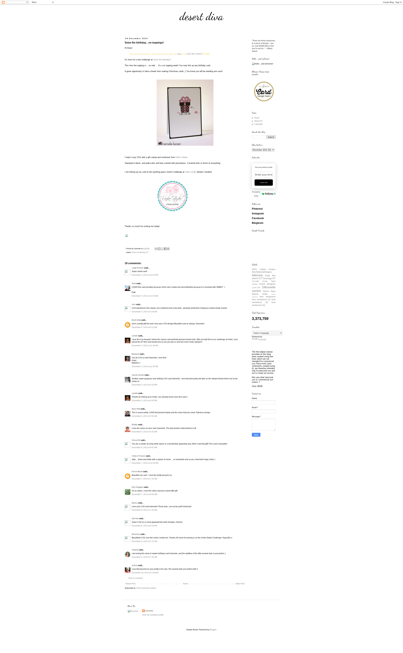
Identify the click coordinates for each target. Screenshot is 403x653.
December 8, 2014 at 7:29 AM (144, 510)
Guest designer (267, 284)
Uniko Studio (181, 157)
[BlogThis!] (159, 248)
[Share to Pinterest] (168, 248)
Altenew (257, 275)
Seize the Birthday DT (140, 252)
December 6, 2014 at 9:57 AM (144, 447)
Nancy (135, 503)
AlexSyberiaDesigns (262, 272)
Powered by (256, 194)
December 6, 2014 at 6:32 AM (144, 432)
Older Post (240, 584)
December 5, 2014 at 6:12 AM (144, 327)
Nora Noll (136, 409)
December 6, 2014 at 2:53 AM (144, 416)
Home (185, 584)
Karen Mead (137, 471)
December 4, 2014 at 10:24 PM (145, 275)
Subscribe (264, 182)
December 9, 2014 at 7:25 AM (144, 557)
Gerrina (135, 518)
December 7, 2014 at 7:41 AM (144, 479)
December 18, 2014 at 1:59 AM (145, 573)
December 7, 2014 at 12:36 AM (145, 463)
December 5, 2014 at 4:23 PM (144, 385)
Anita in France (138, 456)
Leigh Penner (138, 268)
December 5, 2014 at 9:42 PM (144, 400)
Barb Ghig (136, 320)
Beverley (136, 534)
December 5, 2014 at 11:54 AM (145, 366)
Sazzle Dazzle (138, 375)
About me (258, 121)
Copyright (258, 124)
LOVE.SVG (256, 288)
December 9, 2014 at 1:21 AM (144, 541)
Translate (262, 339)
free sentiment (267, 296)
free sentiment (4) (263, 303)
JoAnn (135, 565)
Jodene (135, 550)
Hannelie (149, 611)
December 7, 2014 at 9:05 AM (144, 494)
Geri (134, 304)
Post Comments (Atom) (146, 588)
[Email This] (156, 248)
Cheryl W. (136, 440)
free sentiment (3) (263, 301)
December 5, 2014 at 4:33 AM (144, 312)
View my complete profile (153, 615)
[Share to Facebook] (165, 248)
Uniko (265, 294)
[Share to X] (162, 248)
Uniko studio (190, 172)
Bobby (135, 425)
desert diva (201, 16)
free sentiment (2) (261, 299)
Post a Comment (136, 578)
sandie (135, 336)
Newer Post (130, 584)
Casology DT (269, 278)
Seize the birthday (161, 59)
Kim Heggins (137, 487)
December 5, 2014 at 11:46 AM (145, 345)
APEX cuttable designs (263, 269)
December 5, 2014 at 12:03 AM (145, 296)
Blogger (213, 630)
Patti (134, 283)
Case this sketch (194, 54)
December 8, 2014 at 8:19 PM (144, 526)
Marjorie (135, 354)
